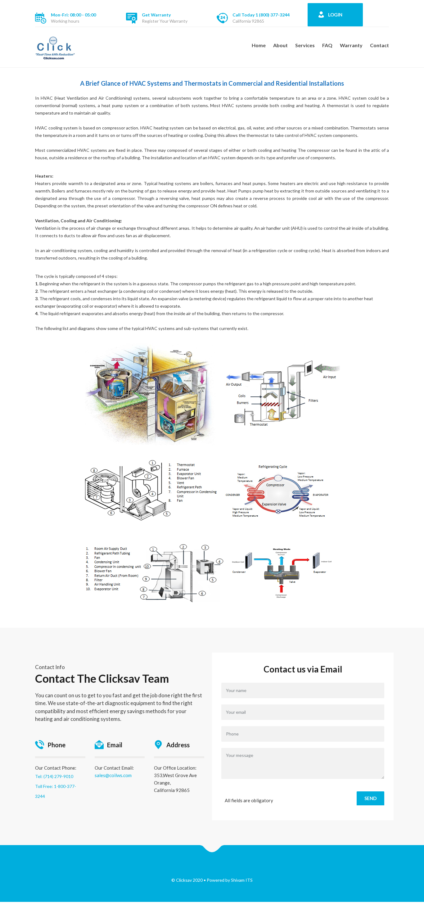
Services (305, 45)
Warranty (351, 45)
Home (259, 45)
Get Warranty (156, 14)
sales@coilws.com (113, 775)
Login (335, 14)
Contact (379, 45)
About (280, 45)
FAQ (327, 45)
